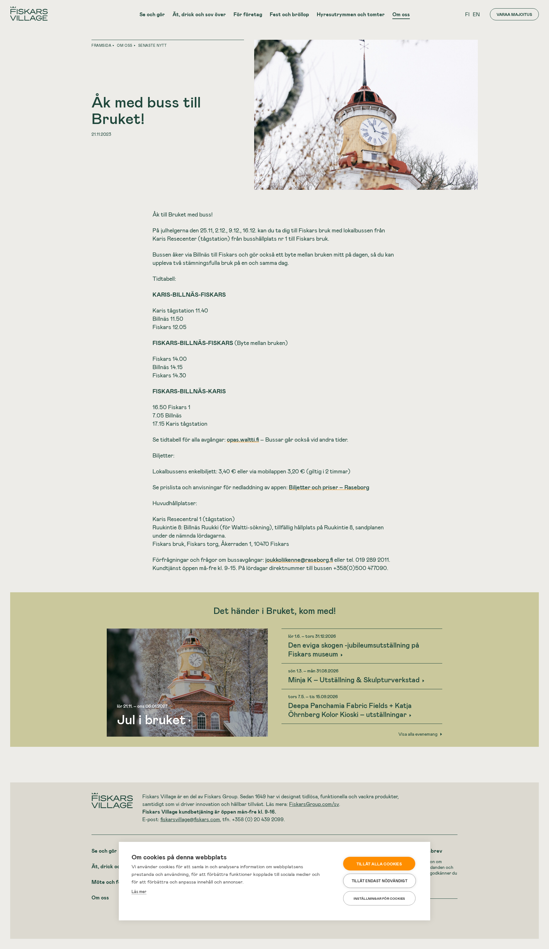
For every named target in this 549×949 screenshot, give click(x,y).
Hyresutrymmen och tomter (351, 14)
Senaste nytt (152, 45)
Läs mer (139, 891)
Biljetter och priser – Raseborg (329, 487)
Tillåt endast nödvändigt (379, 881)
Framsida (101, 45)
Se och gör (152, 14)
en (476, 14)
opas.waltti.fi (243, 439)
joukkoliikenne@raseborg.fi (299, 559)
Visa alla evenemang (417, 734)
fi (467, 14)
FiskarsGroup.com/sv (314, 804)
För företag (248, 14)
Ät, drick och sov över (199, 14)
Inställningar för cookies (379, 898)
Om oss (401, 14)
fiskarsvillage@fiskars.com (190, 819)
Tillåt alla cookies (379, 864)
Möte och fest (109, 882)
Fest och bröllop (289, 14)
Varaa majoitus (514, 14)
